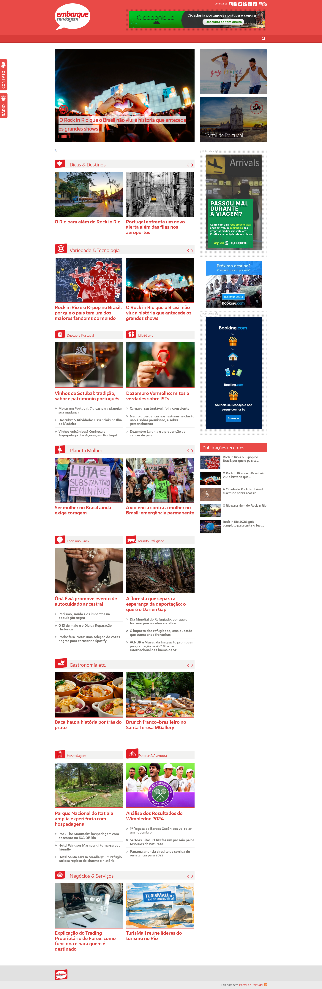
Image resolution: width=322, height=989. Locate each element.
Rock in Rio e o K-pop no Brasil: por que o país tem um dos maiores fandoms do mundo (88, 312)
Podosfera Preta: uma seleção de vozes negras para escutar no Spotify (89, 639)
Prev (188, 165)
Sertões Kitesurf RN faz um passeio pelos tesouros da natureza (162, 842)
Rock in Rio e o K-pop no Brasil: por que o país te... (241, 458)
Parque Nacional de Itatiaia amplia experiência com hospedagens (84, 818)
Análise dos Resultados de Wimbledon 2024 (154, 815)
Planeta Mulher (86, 450)
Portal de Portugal (251, 985)
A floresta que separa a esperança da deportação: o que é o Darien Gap (156, 604)
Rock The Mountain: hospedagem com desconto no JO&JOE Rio (89, 835)
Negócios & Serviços (92, 876)
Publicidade (208, 151)
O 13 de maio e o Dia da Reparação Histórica (85, 627)
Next (192, 165)
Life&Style (145, 335)
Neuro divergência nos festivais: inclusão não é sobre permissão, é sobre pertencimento (162, 420)
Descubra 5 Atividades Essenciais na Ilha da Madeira (90, 422)
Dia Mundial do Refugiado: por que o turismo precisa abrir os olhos (158, 621)
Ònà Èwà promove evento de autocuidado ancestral (86, 601)
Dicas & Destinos (88, 165)
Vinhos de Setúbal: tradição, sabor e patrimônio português (87, 395)
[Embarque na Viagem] (72, 28)
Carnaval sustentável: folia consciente (159, 408)
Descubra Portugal (80, 335)
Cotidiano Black (78, 541)
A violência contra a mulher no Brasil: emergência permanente (160, 510)
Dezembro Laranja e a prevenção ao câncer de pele (158, 433)
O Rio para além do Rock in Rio (88, 222)
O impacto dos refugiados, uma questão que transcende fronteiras (161, 632)
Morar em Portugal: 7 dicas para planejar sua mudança (90, 410)
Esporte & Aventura (152, 755)
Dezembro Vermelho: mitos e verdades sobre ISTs (157, 395)
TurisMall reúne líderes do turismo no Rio (154, 935)
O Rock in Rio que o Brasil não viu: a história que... (244, 475)
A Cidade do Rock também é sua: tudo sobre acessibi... (243, 491)
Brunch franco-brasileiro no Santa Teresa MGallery (156, 724)
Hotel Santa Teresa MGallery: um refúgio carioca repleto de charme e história (90, 859)
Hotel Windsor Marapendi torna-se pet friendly (89, 847)
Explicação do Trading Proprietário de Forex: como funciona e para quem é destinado (85, 941)
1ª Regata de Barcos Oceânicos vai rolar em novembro (161, 830)
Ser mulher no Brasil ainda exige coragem (83, 510)
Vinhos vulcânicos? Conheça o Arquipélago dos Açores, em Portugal (88, 433)
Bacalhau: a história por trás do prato (88, 724)
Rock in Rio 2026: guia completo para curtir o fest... (243, 523)
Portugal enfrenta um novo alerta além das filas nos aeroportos (155, 227)
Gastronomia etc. (88, 665)
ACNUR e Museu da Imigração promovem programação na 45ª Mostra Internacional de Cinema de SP (162, 646)
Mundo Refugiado (151, 541)
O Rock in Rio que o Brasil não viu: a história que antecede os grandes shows (158, 312)
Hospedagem (76, 755)
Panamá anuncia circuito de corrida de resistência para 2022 (160, 853)
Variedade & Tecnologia (95, 250)
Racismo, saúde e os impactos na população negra (84, 616)
